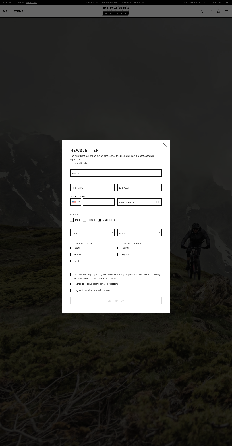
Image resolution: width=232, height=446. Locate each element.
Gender (74, 214)
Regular (125, 254)
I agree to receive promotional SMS (92, 290)
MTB (76, 260)
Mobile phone (78, 197)
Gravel (77, 254)
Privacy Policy (117, 274)
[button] (76, 202)
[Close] (165, 145)
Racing (125, 247)
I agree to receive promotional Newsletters (96, 283)
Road (77, 247)
